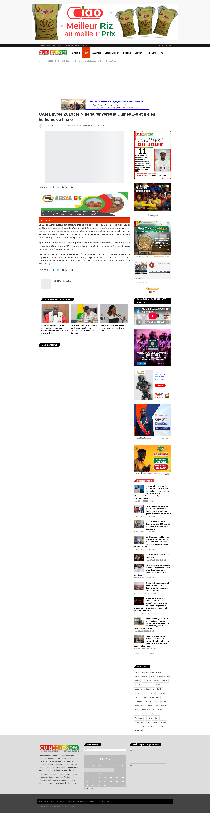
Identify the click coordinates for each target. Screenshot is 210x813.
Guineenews (139, 701)
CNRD (158, 685)
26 (99, 785)
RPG (150, 718)
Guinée (148, 701)
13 (105, 777)
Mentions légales (57, 801)
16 (123, 777)
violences (151, 726)
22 (117, 781)
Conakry (159, 689)
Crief (145, 693)
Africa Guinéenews (141, 677)
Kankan (163, 701)
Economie (139, 53)
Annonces (96, 53)
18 (93, 781)
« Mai (86, 788)
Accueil (76, 53)
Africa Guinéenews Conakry (159, 677)
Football (144, 697)
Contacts (92, 801)
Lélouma (164, 705)
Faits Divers (152, 53)
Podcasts (145, 282)
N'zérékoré (145, 714)
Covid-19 (138, 693)
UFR (143, 726)
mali (136, 710)
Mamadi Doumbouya (147, 710)
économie (138, 730)
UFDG (137, 726)
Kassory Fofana (140, 705)
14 (111, 777)
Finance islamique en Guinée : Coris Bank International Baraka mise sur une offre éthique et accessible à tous (151, 641)
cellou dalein (148, 685)
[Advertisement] (105, 81)
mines (137, 714)
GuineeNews (137, 282)
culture (152, 693)
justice (156, 701)
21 (111, 781)
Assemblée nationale (160, 681)
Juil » (91, 788)
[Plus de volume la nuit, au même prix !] (139, 557)
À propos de (43, 801)
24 (87, 785)
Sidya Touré (139, 722)
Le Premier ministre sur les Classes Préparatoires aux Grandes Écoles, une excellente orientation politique (152, 570)
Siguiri (148, 722)
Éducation (161, 726)
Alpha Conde (147, 681)
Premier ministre (140, 718)
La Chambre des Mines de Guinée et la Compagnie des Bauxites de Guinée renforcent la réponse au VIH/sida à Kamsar (151, 542)
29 (117, 785)
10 (87, 777)
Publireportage (44, 45)
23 (123, 781)
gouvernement (155, 697)
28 (111, 785)
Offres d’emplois (57, 45)
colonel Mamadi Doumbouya (144, 689)
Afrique (137, 681)
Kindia (150, 705)
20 (105, 781)
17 (87, 781)
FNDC (137, 697)
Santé (157, 718)
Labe (156, 705)
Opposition (155, 714)
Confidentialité (104, 801)
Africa (137, 672)
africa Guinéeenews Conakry (151, 672)
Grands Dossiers (112, 53)
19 (99, 781)
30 (123, 785)
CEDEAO (138, 685)
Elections (161, 693)
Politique (127, 53)
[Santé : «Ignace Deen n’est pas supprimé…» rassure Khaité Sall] (114, 313)
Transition (163, 722)
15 (117, 777)
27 (105, 785)
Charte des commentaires (76, 801)
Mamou (160, 710)
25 (93, 785)
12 (99, 777)
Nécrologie (69, 45)
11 (93, 777)
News (86, 53)
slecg (155, 722)
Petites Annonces (81, 45)
